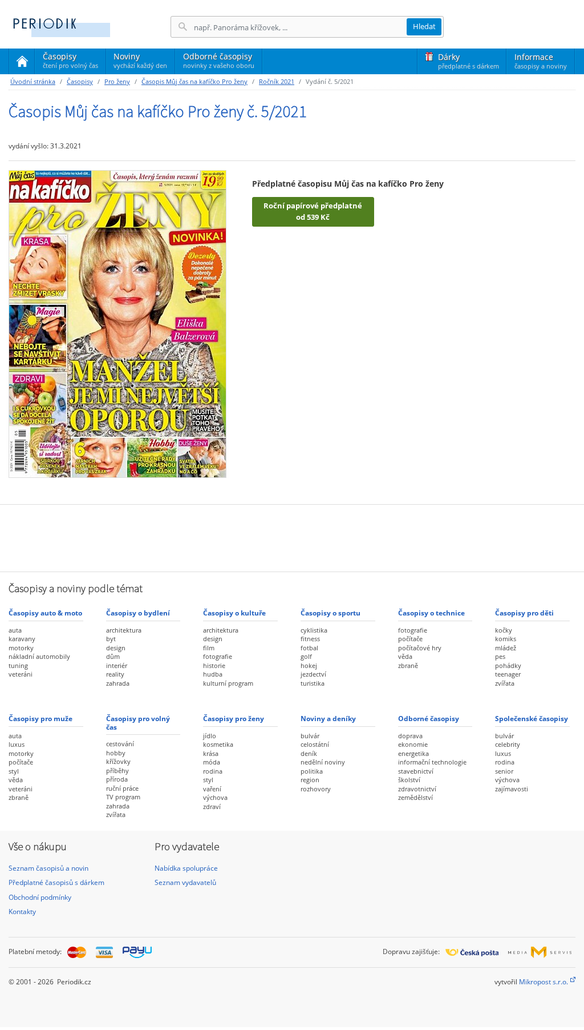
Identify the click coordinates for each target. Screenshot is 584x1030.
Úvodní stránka (32, 81)
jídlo (209, 735)
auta (15, 630)
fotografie (217, 656)
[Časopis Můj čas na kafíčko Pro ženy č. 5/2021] (117, 323)
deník (309, 753)
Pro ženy (117, 81)
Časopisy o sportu (330, 613)
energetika (413, 753)
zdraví (212, 806)
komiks (505, 638)
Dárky (468, 60)
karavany (22, 638)
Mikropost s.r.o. (543, 982)
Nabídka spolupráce (186, 868)
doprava (410, 735)
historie (214, 665)
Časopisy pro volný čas (138, 722)
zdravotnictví (417, 788)
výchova (215, 797)
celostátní (315, 744)
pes (500, 656)
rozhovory (316, 788)
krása (210, 753)
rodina (212, 771)
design (115, 647)
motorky (21, 647)
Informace (540, 60)
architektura (123, 630)
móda (211, 762)
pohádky (508, 665)
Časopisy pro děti (524, 613)
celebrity (507, 744)
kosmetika (218, 744)
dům (113, 656)
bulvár (310, 735)
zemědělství (415, 797)
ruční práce (122, 788)
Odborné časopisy (218, 60)
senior (504, 771)
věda (405, 656)
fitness (310, 638)
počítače (410, 638)
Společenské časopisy (531, 718)
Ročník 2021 (276, 81)
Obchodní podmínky (40, 897)
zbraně (408, 665)
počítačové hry (419, 647)
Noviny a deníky (328, 718)
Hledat (424, 26)
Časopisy (70, 62)
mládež (505, 647)
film (208, 647)
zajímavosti (511, 788)
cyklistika (314, 630)
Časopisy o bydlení (138, 613)
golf (306, 656)
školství (409, 779)
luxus (17, 744)
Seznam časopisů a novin (48, 868)
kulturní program (228, 683)
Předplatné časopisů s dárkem (56, 882)
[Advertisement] (292, 537)
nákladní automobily (39, 656)
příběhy (117, 770)
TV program (123, 796)
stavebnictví (415, 771)
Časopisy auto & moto (45, 613)
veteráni (21, 674)
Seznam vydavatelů (185, 882)
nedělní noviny (323, 762)
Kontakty (22, 911)
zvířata (504, 683)
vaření (212, 788)
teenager (508, 674)
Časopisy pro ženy (233, 718)
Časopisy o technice (431, 613)
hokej (309, 665)
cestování (120, 743)
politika (312, 771)
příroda (117, 779)
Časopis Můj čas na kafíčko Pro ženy (194, 81)
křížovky (118, 761)
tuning (18, 665)
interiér (116, 665)
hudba (212, 674)
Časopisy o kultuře (234, 613)
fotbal (309, 647)
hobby (115, 753)
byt (111, 638)
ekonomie (413, 744)
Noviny (140, 60)
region (310, 779)
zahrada (117, 683)
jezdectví (313, 674)
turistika (313, 683)
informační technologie (432, 762)
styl (14, 771)
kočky (503, 630)
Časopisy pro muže (40, 718)
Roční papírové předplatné (312, 211)
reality (115, 674)
